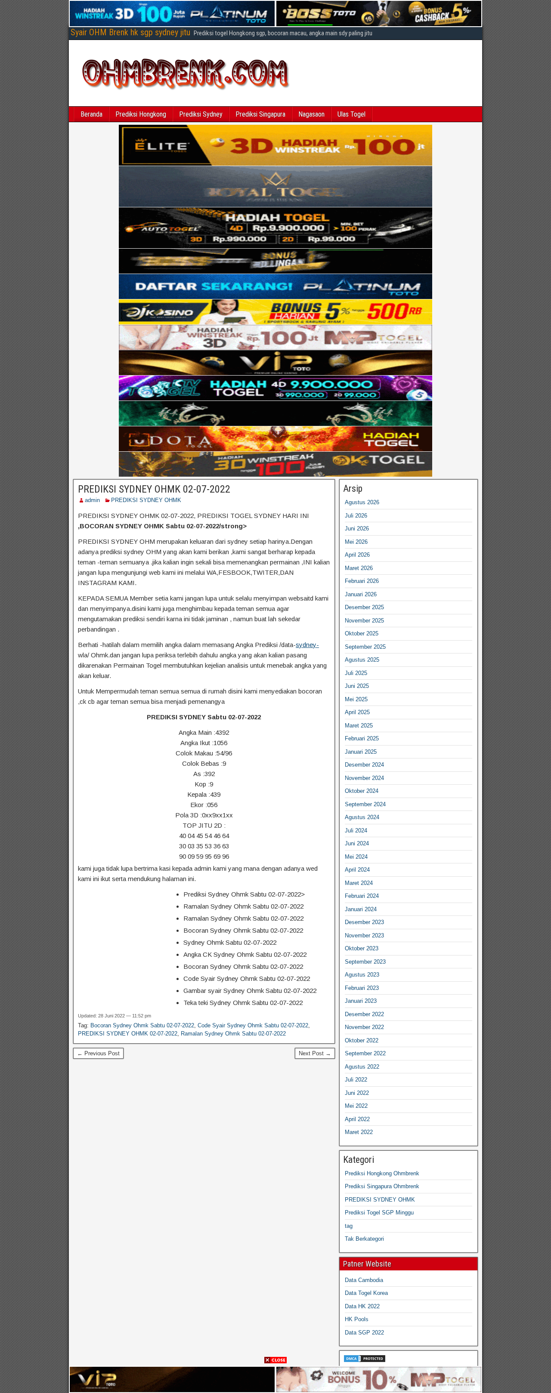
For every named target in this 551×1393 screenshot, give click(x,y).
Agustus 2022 (362, 1066)
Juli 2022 (356, 1079)
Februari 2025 (362, 738)
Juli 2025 (356, 673)
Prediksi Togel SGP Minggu (379, 1212)
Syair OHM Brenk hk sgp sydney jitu (130, 32)
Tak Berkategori (364, 1239)
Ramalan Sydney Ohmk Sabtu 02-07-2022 (233, 1033)
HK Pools (356, 1319)
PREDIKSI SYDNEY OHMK (146, 500)
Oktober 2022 (361, 1040)
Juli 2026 (356, 515)
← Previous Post (98, 1053)
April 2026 (357, 555)
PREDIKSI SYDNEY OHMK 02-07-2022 (154, 489)
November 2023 (364, 935)
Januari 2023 (361, 1001)
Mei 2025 (356, 699)
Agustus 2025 (362, 659)
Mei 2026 (356, 542)
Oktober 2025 (361, 633)
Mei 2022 (356, 1106)
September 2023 (365, 961)
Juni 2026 (357, 528)
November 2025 (364, 620)
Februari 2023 (362, 988)
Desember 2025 (364, 607)
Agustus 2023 (362, 974)
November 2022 (364, 1027)
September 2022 (365, 1053)
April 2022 (357, 1119)
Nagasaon (311, 114)
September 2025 (365, 647)
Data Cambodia (364, 1280)
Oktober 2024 (361, 791)
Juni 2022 (357, 1093)
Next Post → (315, 1053)
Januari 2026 (361, 594)
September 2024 (365, 804)
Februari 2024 (362, 896)
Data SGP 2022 (364, 1332)
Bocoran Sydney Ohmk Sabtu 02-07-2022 (142, 1025)
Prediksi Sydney (201, 114)
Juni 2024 (357, 843)
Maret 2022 (359, 1132)
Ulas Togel (351, 114)
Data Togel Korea (366, 1293)
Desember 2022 (364, 1014)
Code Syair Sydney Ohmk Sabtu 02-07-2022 (253, 1025)
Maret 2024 (359, 883)
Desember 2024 (364, 764)
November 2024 (364, 778)
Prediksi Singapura (260, 114)
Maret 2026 (359, 568)
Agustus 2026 (362, 502)
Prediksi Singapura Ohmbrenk (382, 1186)
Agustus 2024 (362, 817)
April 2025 (357, 712)
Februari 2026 (362, 581)
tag (349, 1226)
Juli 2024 (356, 830)
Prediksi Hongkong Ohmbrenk (382, 1173)
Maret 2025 (359, 725)
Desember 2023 (364, 922)
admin (92, 500)
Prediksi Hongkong (140, 114)
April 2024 (357, 869)
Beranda (91, 114)
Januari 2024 (361, 909)
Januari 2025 (361, 752)
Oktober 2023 (361, 948)
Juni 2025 (357, 686)
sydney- (307, 644)
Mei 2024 (356, 857)
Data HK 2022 (362, 1306)
